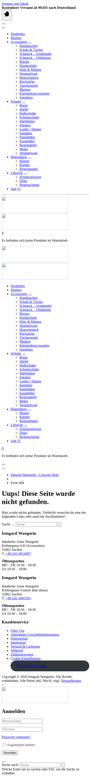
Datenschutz (19, 638)
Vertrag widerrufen (31, 666)
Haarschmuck (29, 77)
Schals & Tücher (31, 50)
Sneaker (25, 125)
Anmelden (10, 752)
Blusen (24, 161)
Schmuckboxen (30, 177)
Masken (24, 89)
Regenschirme (29, 185)
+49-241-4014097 (18, 553)
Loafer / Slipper (30, 129)
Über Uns (17, 630)
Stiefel (23, 109)
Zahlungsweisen (22, 654)
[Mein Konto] (3, 23)
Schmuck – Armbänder (35, 54)
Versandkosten (71, 681)
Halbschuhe (27, 113)
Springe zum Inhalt (15, 4)
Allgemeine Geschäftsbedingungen (35, 634)
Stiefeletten (27, 121)
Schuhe (16, 101)
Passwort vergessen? (16, 737)
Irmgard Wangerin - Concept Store (35, 475)
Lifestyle (17, 173)
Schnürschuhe (29, 117)
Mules (23, 149)
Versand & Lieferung (25, 646)
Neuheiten (18, 34)
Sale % (15, 189)
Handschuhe (28, 66)
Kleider (24, 165)
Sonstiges (26, 97)
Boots (23, 105)
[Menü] (7, 15)
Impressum (18, 642)
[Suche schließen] (3, 761)
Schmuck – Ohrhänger (35, 58)
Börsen (24, 62)
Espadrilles (27, 141)
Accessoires (19, 42)
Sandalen (25, 133)
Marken (16, 38)
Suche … (8, 524)
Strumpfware (28, 73)
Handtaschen (28, 46)
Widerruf (17, 650)
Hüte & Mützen (30, 69)
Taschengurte (28, 85)
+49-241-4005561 (18, 598)
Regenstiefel (28, 145)
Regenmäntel (28, 169)
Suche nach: (10, 765)
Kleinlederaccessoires (34, 93)
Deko (23, 181)
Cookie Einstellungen (26, 658)
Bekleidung (19, 157)
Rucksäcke (27, 81)
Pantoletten (27, 137)
